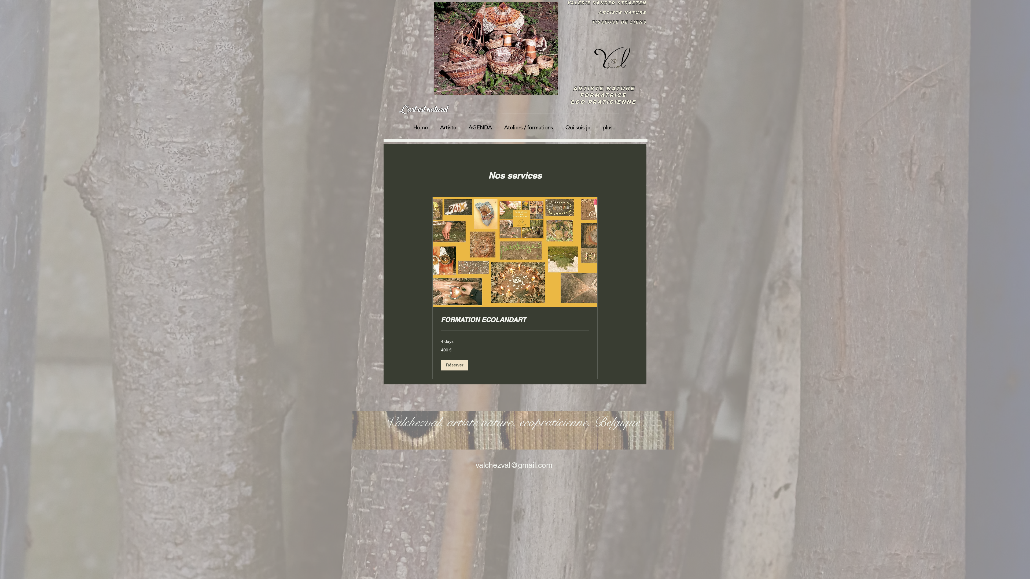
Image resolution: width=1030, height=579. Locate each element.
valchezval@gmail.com (514, 465)
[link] (515, 320)
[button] (454, 365)
